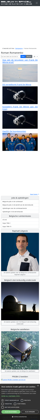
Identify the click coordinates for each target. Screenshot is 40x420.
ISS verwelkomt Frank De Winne (16, 84)
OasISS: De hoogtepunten (14, 131)
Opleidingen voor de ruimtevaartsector (15, 208)
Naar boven (34, 194)
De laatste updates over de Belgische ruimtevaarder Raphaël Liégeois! (20, 273)
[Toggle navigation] (36, 3)
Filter (23, 56)
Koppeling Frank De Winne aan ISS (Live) (20, 107)
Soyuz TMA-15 (7, 226)
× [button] (38, 385)
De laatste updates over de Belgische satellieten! (20, 371)
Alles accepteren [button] (11, 412)
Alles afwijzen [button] (30, 412)
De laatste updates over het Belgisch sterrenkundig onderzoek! (20, 323)
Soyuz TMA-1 (7, 223)
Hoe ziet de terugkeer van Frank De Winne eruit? (20, 61)
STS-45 (5, 220)
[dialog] (20, 402)
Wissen (29, 56)
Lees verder (33, 393)
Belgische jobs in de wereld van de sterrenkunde (18, 205)
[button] (20, 396)
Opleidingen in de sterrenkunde (13, 212)
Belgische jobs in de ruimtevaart (13, 201)
